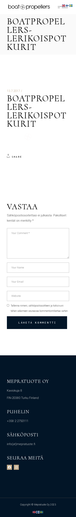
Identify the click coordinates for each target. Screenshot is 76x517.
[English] (34, 512)
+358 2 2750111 (17, 421)
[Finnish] (38, 512)
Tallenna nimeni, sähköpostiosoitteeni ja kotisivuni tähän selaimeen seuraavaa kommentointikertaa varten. (39, 308)
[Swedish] (42, 512)
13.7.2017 (13, 91)
